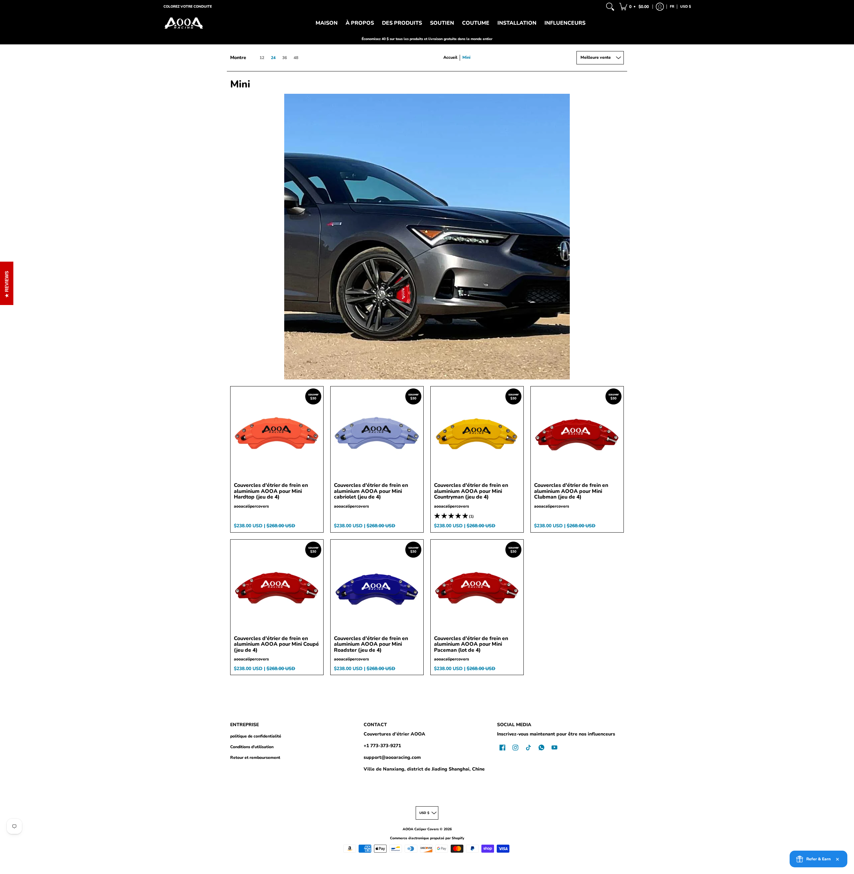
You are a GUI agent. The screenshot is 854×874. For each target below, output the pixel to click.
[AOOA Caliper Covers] (183, 23)
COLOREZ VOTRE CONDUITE (187, 6)
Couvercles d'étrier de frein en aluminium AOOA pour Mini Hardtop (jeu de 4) (271, 491)
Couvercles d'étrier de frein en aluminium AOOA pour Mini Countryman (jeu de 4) (471, 491)
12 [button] (262, 57)
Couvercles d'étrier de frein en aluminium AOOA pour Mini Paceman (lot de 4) (471, 644)
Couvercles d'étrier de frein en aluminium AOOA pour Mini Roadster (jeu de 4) (371, 644)
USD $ (685, 6)
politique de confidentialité (255, 736)
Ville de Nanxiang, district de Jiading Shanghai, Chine (424, 769)
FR (672, 6)
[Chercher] (610, 6)
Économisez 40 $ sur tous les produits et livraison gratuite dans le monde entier (427, 38)
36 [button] (284, 57)
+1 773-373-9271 (382, 746)
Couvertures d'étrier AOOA (394, 734)
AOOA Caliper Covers (421, 829)
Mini (466, 57)
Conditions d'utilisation (252, 747)
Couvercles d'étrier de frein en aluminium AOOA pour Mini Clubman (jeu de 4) (571, 491)
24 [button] (273, 57)
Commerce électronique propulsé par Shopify (427, 838)
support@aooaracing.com (392, 757)
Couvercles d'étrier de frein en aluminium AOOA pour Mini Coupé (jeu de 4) (276, 644)
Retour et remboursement (255, 757)
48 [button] (296, 57)
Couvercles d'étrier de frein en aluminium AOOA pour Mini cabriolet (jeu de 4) (371, 491)
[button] (634, 6)
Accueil (450, 57)
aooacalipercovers (251, 506)
